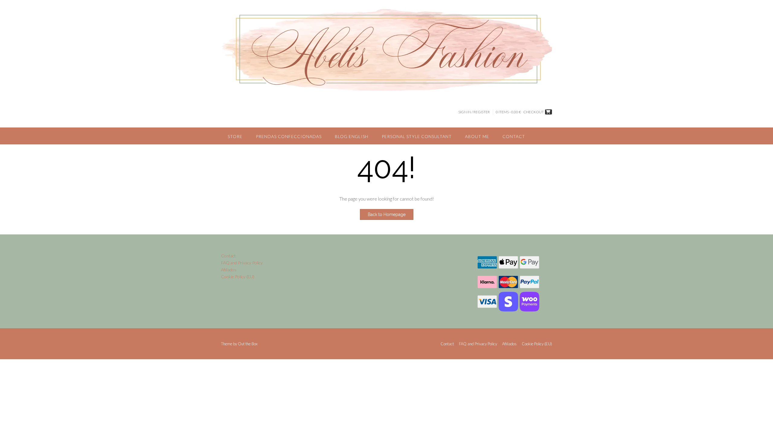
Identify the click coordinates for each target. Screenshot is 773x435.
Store (235, 136)
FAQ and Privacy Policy (242, 262)
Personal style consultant (417, 136)
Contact (513, 136)
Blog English (351, 136)
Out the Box (248, 343)
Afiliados (228, 269)
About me (477, 136)
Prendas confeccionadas (289, 136)
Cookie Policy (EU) (237, 276)
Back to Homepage (387, 214)
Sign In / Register (474, 112)
